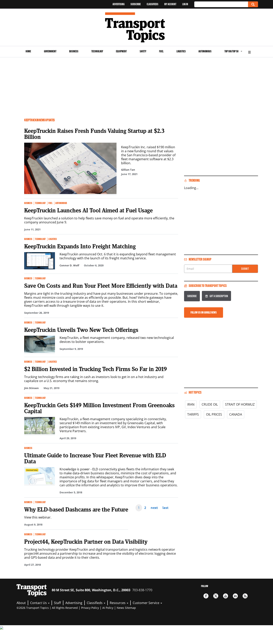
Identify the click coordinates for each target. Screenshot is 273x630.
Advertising (119, 4)
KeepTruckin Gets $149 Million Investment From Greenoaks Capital (99, 408)
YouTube (225, 595)
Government (50, 51)
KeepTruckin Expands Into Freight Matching (80, 246)
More (249, 51)
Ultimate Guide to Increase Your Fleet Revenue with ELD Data (95, 458)
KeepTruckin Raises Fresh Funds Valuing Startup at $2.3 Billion (94, 133)
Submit (245, 269)
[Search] (253, 4)
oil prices (214, 414)
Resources (118, 603)
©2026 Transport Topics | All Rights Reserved (47, 608)
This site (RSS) (245, 595)
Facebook (205, 595)
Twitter (215, 595)
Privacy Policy (90, 608)
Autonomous (204, 51)
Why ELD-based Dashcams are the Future (76, 509)
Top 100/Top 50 (231, 51)
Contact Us (39, 603)
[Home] (136, 27)
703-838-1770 (142, 590)
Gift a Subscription (219, 296)
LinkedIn (235, 595)
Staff (57, 603)
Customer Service (146, 603)
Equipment (121, 51)
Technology (97, 51)
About (21, 603)
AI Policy (107, 608)
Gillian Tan (128, 170)
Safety (143, 51)
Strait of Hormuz (240, 404)
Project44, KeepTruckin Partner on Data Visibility (85, 541)
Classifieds (152, 4)
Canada (235, 414)
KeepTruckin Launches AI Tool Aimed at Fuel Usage (88, 210)
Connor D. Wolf (69, 265)
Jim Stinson (31, 388)
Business (73, 51)
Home (28, 51)
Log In (185, 4)
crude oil (210, 404)
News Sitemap (126, 608)
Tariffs (193, 414)
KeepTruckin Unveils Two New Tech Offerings (81, 329)
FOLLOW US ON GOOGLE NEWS (203, 312)
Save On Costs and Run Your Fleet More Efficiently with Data (100, 285)
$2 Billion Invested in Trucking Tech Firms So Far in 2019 (95, 369)
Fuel (161, 51)
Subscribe (136, 4)
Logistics (181, 51)
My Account (170, 4)
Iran (190, 404)
